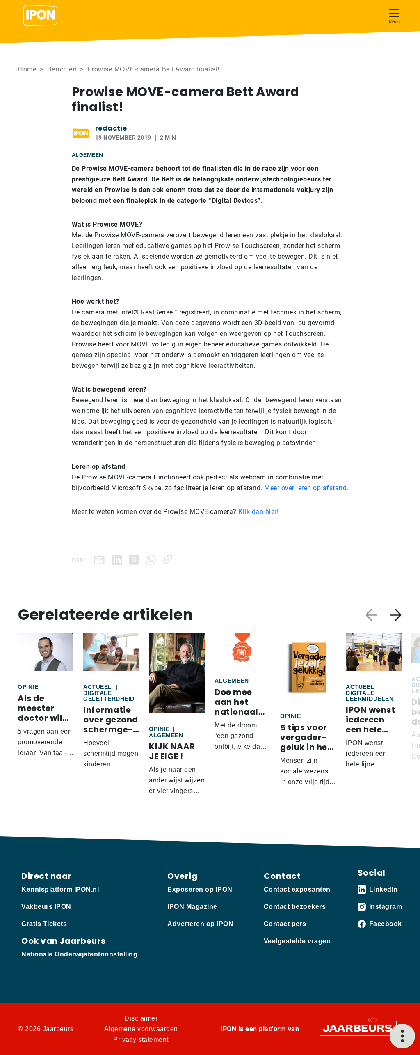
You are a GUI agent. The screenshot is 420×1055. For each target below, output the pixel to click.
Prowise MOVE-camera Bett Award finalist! (153, 69)
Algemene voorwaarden (141, 1028)
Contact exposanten (297, 889)
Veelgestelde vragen (297, 941)
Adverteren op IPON (200, 923)
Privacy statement (141, 1039)
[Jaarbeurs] (358, 1028)
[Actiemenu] (402, 1036)
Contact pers (285, 923)
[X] (135, 559)
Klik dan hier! (258, 512)
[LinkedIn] (119, 559)
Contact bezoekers (295, 906)
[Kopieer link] (169, 559)
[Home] (40, 15)
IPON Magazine (192, 906)
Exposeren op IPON (200, 889)
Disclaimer (141, 1018)
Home (27, 69)
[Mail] (101, 559)
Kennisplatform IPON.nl (60, 889)
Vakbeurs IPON (46, 906)
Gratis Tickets (44, 923)
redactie (111, 128)
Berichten (62, 69)
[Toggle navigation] (394, 15)
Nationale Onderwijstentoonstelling (79, 954)
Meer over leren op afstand (305, 488)
